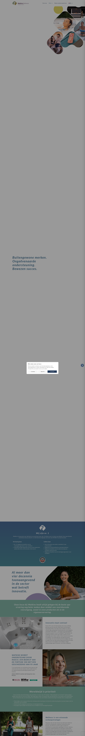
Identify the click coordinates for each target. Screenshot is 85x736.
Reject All (42, 371)
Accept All (52, 371)
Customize (33, 371)
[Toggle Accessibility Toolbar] (82, 365)
